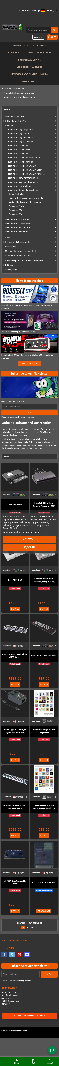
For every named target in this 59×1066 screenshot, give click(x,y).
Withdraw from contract (29, 1015)
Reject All (29, 547)
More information (11, 532)
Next (34, 927)
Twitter (12, 954)
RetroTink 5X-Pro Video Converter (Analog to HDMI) (44, 504)
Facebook (4, 954)
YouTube (19, 954)
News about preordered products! (16, 940)
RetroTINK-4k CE (15, 580)
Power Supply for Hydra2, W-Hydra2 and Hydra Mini (15, 731)
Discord (27, 954)
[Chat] (52, 1050)
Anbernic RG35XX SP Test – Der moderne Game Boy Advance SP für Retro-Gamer (28, 307)
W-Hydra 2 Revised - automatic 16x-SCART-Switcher (15, 806)
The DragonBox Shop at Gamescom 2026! (18, 332)
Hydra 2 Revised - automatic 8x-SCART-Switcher (15, 655)
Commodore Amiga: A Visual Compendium (44, 731)
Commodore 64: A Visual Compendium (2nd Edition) (44, 806)
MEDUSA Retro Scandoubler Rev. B (15, 882)
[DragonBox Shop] (12, 27)
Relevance (7, 456)
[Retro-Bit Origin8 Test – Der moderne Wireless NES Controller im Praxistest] (29, 343)
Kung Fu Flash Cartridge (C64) (44, 882)
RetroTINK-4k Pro (15, 505)
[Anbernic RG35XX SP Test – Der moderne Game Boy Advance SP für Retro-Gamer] (29, 294)
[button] (49, 11)
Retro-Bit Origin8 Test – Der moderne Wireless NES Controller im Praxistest (27, 356)
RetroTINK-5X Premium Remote (43, 656)
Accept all (29, 539)
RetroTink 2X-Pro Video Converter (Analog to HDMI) (44, 580)
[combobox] (42, 30)
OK (29, 413)
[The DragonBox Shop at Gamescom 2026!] (29, 320)
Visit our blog (29, 363)
